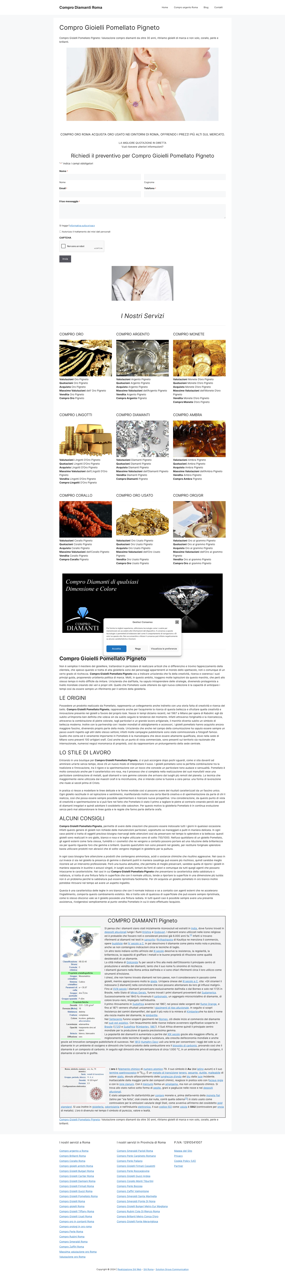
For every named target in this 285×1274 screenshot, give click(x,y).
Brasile (108, 1026)
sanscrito (149, 939)
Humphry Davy (149, 1041)
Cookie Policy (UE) (185, 1160)
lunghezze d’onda (171, 1076)
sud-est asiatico (118, 1022)
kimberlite (151, 1015)
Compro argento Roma (186, 7)
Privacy (178, 1155)
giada (153, 981)
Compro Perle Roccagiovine (133, 1171)
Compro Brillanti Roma (72, 1155)
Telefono (150, 188)
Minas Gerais (138, 992)
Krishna (146, 932)
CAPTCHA (65, 237)
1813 (137, 1041)
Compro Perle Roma (71, 1231)
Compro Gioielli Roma (72, 1201)
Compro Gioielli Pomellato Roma (78, 1196)
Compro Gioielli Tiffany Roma (76, 1211)
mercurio (148, 1084)
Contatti (218, 7)
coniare (159, 1095)
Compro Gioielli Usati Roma (75, 1216)
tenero (183, 1072)
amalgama (171, 1084)
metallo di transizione (165, 1072)
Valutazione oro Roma (72, 1256)
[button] (177, 622)
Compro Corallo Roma (72, 1160)
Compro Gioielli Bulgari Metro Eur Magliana (142, 1206)
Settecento (115, 1019)
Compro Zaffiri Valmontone (133, 1191)
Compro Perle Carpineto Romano (136, 1155)
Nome (62, 182)
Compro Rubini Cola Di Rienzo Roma (138, 1211)
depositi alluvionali (115, 932)
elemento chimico (129, 1069)
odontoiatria (112, 1106)
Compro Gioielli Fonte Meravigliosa (137, 1221)
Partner (178, 1166)
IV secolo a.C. (136, 943)
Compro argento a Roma (73, 1150)
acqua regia (216, 1080)
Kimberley (193, 1011)
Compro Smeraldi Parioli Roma (135, 1150)
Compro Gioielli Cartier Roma (76, 1176)
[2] (186, 1098)
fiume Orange (208, 1004)
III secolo (159, 951)
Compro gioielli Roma (71, 1206)
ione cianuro (126, 1084)
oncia (220, 1106)
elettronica (144, 1106)
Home (165, 7)
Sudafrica (138, 1004)
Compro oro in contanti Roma (76, 1221)
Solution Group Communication (172, 1269)
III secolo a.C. (190, 981)
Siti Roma (148, 1269)
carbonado (160, 996)
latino (200, 1069)
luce (200, 1076)
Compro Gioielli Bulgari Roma (76, 1171)
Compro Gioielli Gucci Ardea (133, 1176)
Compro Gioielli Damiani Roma (77, 1181)
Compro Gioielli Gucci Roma (75, 1191)
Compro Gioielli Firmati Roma (76, 1186)
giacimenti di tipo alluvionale (172, 1007)
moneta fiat (213, 1095)
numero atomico (153, 1069)
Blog (206, 7)
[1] (191, 935)
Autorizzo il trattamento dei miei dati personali (86, 231)
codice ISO (165, 1106)
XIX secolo (174, 1034)
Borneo (163, 1019)
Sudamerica (209, 992)
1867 (153, 1026)
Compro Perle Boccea (129, 1186)
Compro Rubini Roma (71, 1236)
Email (63, 188)
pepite (157, 1087)
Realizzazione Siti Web (129, 1269)
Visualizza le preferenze (164, 648)
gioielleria (97, 1106)
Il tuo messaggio (69, 201)
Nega (138, 648)
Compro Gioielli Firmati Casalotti (136, 1166)
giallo (120, 1076)
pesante (193, 1072)
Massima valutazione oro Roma (78, 1251)
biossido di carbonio (185, 1045)
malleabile (214, 1072)
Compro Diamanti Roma (80, 7)
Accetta (116, 648)
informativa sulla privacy (82, 225)
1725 (117, 1026)
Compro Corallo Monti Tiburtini (135, 1181)
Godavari (159, 932)
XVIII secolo (120, 988)
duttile (203, 1072)
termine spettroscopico (123, 1072)
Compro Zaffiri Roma (71, 1246)
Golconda (132, 962)
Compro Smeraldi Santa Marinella (137, 1196)
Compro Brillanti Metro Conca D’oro (137, 1216)
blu (188, 1076)
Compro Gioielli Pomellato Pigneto (79, 1119)
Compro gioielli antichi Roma (76, 1166)
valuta (183, 1106)
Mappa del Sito (183, 1150)
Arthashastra (165, 939)
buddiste (117, 943)
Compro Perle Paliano (129, 1160)
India (194, 928)
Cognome (149, 182)
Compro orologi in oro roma (75, 1226)
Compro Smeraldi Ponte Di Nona (136, 1201)
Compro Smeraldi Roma (73, 1241)
